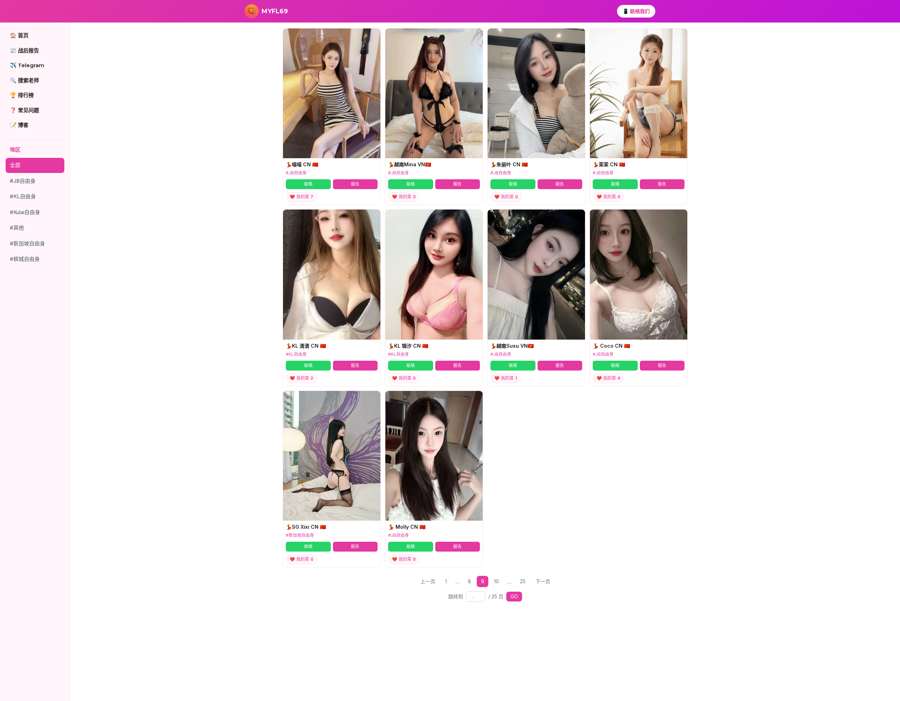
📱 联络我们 (636, 11)
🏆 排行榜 (22, 95)
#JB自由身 (23, 181)
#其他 (17, 227)
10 (496, 581)
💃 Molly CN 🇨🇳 (406, 527)
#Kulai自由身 (25, 212)
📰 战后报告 (24, 50)
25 (523, 581)
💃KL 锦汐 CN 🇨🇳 (408, 346)
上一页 (427, 581)
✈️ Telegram (27, 65)
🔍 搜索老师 (24, 80)
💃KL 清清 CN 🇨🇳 (306, 346)
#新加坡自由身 (27, 243)
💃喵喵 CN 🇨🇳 (302, 164)
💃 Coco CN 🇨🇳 (611, 346)
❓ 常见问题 (24, 110)
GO (514, 596)
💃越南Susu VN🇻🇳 (512, 346)
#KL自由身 (23, 196)
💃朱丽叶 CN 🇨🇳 (509, 164)
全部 (15, 165)
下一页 (542, 581)
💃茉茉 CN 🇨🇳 (609, 164)
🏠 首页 (19, 35)
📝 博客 (19, 125)
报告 (355, 184)
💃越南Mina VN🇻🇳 (409, 164)
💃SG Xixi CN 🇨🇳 (306, 527)
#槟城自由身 (25, 259)
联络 (308, 184)
